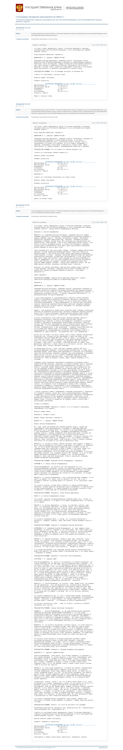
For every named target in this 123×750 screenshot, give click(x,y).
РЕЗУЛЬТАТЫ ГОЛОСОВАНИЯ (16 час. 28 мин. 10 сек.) (65, 724)
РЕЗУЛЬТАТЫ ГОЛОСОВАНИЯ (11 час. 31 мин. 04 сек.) (65, 186)
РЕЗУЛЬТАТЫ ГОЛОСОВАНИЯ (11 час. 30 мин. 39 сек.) (65, 161)
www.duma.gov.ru (103, 747)
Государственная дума (50, 8)
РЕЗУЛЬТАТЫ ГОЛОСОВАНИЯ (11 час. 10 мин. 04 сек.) (65, 83)
